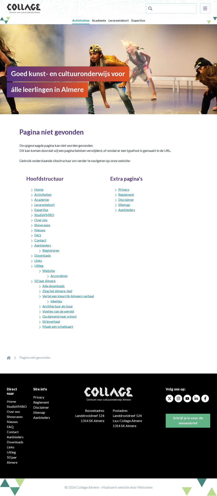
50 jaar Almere (45, 281)
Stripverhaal (51, 321)
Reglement (126, 194)
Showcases (42, 225)
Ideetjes (56, 301)
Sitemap (124, 205)
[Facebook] (205, 398)
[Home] (9, 357)
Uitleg (38, 266)
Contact (40, 240)
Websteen (145, 487)
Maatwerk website (115, 487)
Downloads (42, 255)
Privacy (123, 189)
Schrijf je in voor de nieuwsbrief (188, 420)
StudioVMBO (44, 215)
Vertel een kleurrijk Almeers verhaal (68, 296)
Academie (99, 20)
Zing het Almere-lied (57, 291)
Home (38, 189)
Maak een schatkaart (57, 326)
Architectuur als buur (57, 306)
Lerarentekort (118, 20)
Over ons (40, 220)
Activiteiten (80, 20)
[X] (169, 398)
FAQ (37, 235)
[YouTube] (187, 398)
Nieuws (39, 230)
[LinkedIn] (196, 398)
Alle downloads (53, 286)
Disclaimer (126, 200)
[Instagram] (178, 398)
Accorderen (59, 276)
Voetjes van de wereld (58, 311)
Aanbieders (42, 245)
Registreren (50, 250)
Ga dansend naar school (59, 316)
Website (48, 271)
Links (38, 260)
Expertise (138, 20)
